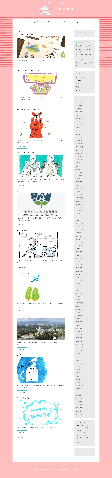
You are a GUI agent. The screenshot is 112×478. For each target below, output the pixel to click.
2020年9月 (79, 245)
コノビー (19, 191)
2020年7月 (79, 252)
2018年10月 (79, 309)
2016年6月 (79, 398)
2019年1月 (79, 300)
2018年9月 (79, 312)
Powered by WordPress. (43, 469)
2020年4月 (79, 261)
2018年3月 (79, 331)
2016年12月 (79, 379)
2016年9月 (79, 389)
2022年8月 (79, 207)
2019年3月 (79, 293)
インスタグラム (80, 33)
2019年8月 (79, 277)
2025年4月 (79, 134)
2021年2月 (79, 236)
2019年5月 (79, 287)
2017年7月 (79, 357)
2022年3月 (79, 217)
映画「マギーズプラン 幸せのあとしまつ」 (30, 152)
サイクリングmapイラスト (25, 34)
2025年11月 (79, 115)
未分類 (78, 90)
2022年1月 (79, 220)
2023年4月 (79, 185)
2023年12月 (79, 169)
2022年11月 (79, 201)
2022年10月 (79, 204)
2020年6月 (79, 255)
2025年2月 (79, 137)
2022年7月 (79, 210)
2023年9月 (79, 172)
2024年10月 (79, 150)
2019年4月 (79, 290)
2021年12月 (79, 223)
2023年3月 (79, 188)
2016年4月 (79, 405)
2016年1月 (79, 414)
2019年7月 (79, 280)
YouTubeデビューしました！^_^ (28, 71)
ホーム (36, 22)
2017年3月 (79, 370)
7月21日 (19, 355)
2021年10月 (79, 230)
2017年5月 (79, 363)
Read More (22, 65)
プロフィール (65, 22)
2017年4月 (79, 366)
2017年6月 (79, 360)
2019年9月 (79, 274)
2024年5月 (79, 163)
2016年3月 (79, 408)
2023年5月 (79, 182)
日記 (42, 22)
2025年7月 (79, 128)
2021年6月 (79, 233)
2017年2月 (79, 373)
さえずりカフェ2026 (82, 60)
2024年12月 (79, 144)
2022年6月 (79, 214)
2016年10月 (79, 385)
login (77, 451)
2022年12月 (79, 198)
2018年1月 (79, 338)
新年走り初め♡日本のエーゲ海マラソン (29, 109)
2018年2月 (79, 335)
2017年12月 (79, 341)
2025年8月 (79, 124)
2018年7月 (79, 319)
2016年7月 (79, 395)
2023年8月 (79, 175)
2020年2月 (79, 268)
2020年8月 (79, 249)
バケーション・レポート (24, 273)
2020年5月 (79, 258)
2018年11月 (79, 306)
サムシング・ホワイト (24, 398)
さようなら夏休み (22, 230)
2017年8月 (79, 354)
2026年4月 (79, 109)
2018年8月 (79, 315)
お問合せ (75, 22)
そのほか (78, 80)
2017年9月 (79, 350)
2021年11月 (79, 226)
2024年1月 (79, 166)
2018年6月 (79, 322)
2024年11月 (79, 147)
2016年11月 (79, 382)
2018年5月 (79, 325)
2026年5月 (79, 105)
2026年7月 (79, 102)
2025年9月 (79, 121)
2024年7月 (79, 160)
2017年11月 (79, 344)
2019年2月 (79, 296)
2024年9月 (79, 153)
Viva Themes (73, 469)
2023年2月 (79, 191)
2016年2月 (79, 411)
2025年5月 (79, 131)
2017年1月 (79, 376)
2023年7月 (79, 179)
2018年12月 (79, 303)
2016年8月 (79, 392)
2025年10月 (79, 118)
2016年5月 (79, 401)
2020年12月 (79, 242)
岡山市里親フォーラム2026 (83, 46)
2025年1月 (79, 140)
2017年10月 (79, 347)
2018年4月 (79, 328)
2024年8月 (79, 156)
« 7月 (77, 442)
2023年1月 (79, 194)
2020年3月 (79, 265)
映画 (77, 87)
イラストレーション (52, 22)
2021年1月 (79, 239)
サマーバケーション (23, 316)
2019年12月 (79, 271)
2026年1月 (79, 112)
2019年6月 (79, 284)
